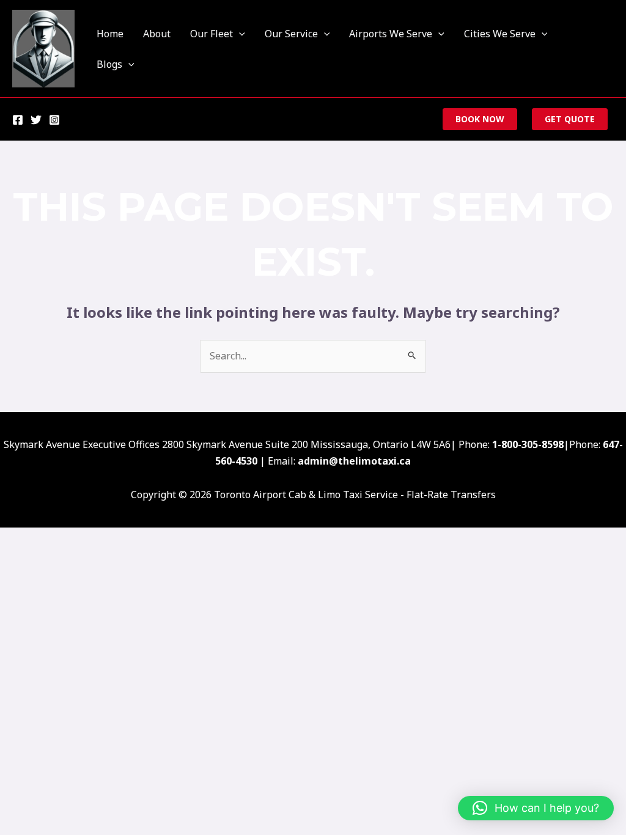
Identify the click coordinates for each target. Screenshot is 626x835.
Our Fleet (211, 33)
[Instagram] (54, 119)
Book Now (479, 119)
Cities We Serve (500, 33)
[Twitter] (36, 119)
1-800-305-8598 (528, 444)
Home (110, 33)
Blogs (109, 64)
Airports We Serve (390, 33)
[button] (239, 33)
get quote (570, 119)
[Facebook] (17, 119)
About (157, 33)
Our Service (291, 33)
